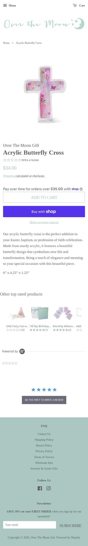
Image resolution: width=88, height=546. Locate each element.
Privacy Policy (44, 451)
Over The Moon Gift (43, 537)
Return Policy (44, 445)
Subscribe (70, 525)
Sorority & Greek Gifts (44, 468)
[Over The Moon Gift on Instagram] (48, 489)
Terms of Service (44, 457)
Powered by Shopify (68, 537)
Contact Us (44, 434)
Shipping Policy (44, 439)
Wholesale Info (44, 462)
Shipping (9, 176)
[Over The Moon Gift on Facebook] (39, 489)
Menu (12, 5)
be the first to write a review (44, 400)
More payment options (44, 222)
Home (6, 43)
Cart (81, 5)
